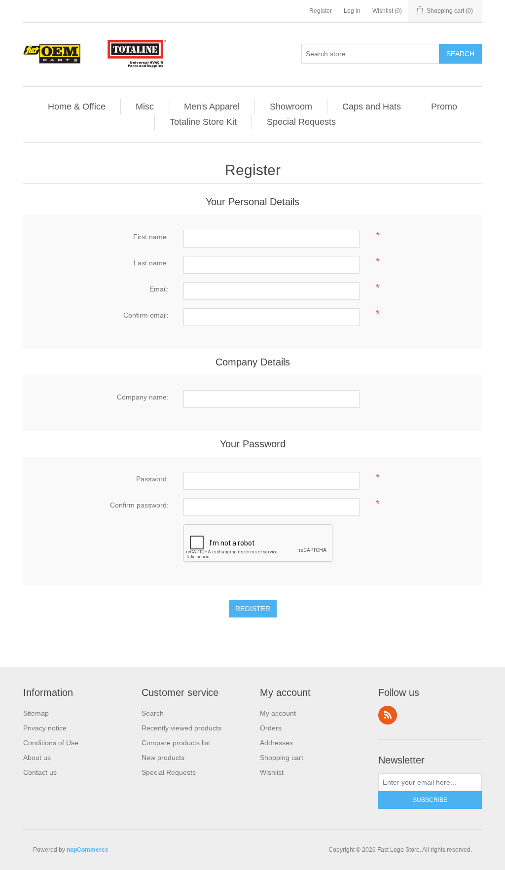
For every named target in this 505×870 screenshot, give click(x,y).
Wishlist (272, 772)
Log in (352, 10)
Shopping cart (281, 757)
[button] (212, 106)
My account (278, 713)
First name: (151, 237)
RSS (387, 715)
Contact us (40, 772)
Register (320, 10)
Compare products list (176, 743)
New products (163, 757)
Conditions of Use (50, 743)
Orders (271, 728)
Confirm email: (146, 315)
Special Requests (169, 772)
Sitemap (36, 713)
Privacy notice (45, 728)
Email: (159, 289)
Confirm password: (139, 505)
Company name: (143, 397)
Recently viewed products (181, 728)
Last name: (151, 263)
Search (460, 54)
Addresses (276, 743)
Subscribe (430, 800)
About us (37, 757)
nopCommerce (87, 849)
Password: (152, 479)
